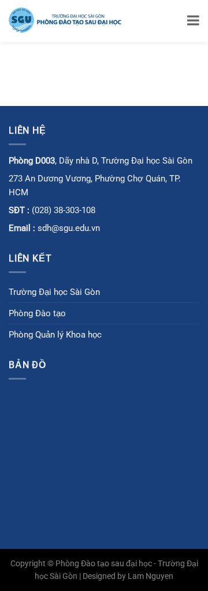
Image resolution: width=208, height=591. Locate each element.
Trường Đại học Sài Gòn (54, 292)
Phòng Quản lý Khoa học (55, 334)
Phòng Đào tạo (37, 313)
